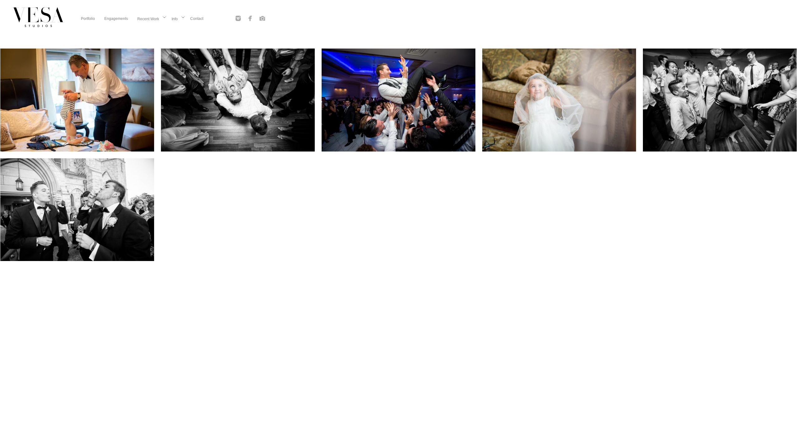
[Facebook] (250, 18)
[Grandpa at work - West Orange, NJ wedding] (77, 100)
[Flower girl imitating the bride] (559, 100)
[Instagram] (238, 18)
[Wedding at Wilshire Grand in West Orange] (238, 100)
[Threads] (262, 18)
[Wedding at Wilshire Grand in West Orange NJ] (720, 100)
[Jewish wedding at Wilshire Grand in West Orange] (398, 100)
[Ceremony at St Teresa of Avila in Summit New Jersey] (77, 210)
